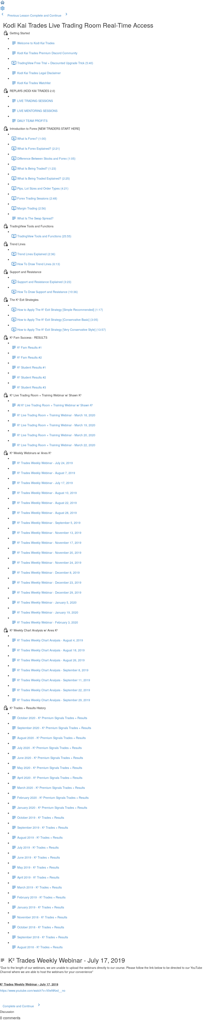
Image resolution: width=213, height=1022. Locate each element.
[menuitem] (2, 9)
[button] (2, 4)
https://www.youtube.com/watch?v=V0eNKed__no (32, 990)
